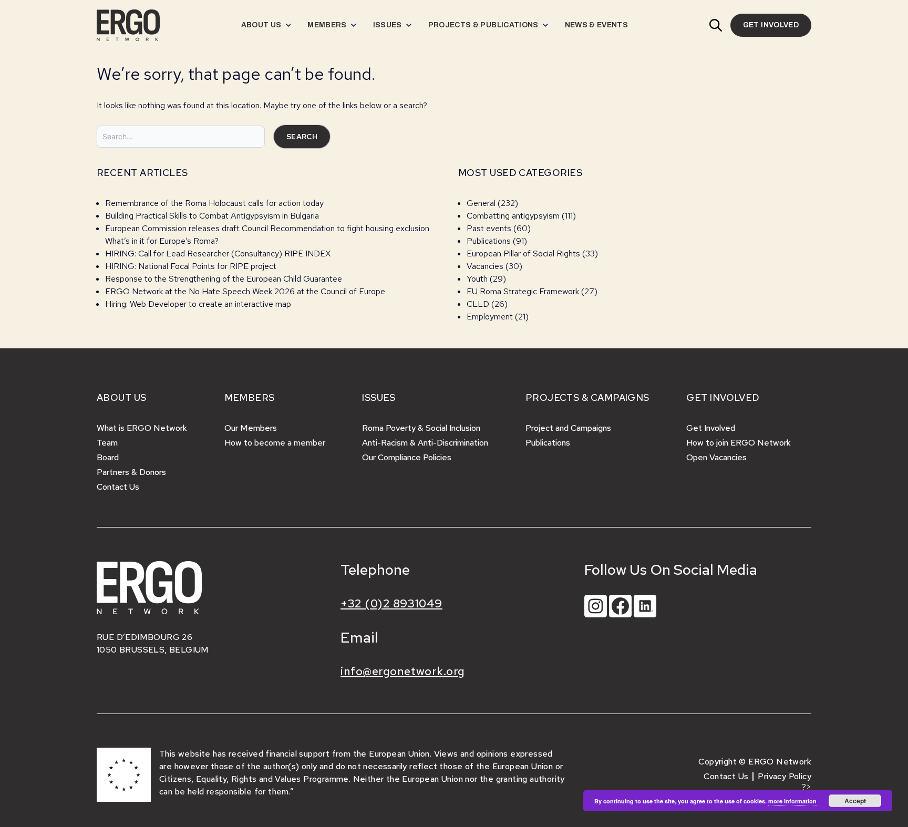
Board (108, 457)
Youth (477, 278)
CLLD (478, 303)
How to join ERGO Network (738, 442)
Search (301, 136)
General (481, 203)
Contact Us (118, 486)
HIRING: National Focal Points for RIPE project (190, 266)
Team (107, 442)
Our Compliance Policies (406, 457)
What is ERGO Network (142, 427)
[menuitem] (266, 25)
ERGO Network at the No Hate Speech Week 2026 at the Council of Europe (245, 291)
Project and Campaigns (568, 427)
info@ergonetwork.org (402, 671)
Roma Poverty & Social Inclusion (421, 427)
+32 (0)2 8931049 (391, 603)
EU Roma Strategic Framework (523, 291)
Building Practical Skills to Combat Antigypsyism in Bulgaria (212, 215)
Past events (489, 228)
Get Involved (710, 427)
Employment (490, 316)
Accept (855, 800)
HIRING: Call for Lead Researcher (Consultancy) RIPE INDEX (218, 253)
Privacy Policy (784, 776)
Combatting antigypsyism (513, 215)
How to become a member (274, 442)
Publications (489, 240)
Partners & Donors (131, 472)
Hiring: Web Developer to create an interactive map (198, 303)
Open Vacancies (716, 457)
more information (792, 801)
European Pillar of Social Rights (523, 253)
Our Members (250, 427)
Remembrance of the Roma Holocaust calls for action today (214, 203)
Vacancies (485, 266)
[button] (715, 25)
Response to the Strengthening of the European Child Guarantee (223, 278)
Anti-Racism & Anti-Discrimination (425, 442)
